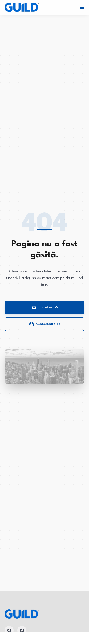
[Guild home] (22, 7)
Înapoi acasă (44, 307)
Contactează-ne (44, 324)
